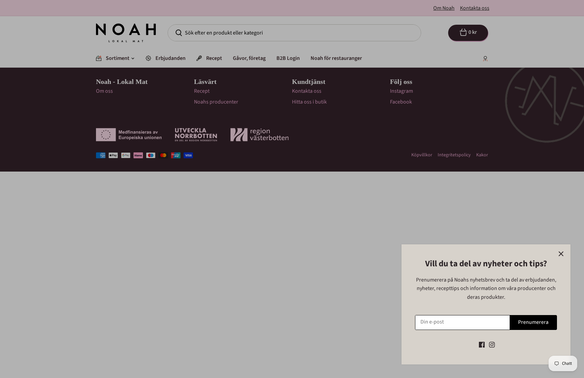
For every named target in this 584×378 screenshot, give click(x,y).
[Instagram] (492, 344)
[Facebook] (482, 344)
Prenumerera (533, 322)
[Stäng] (561, 253)
